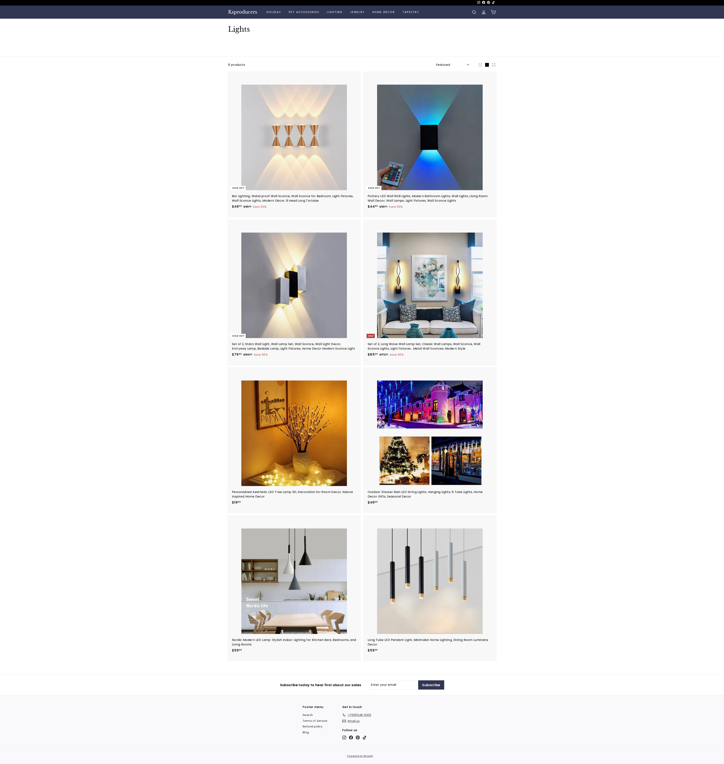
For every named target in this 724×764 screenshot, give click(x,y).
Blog (306, 732)
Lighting (335, 12)
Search (308, 715)
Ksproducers (242, 12)
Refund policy (312, 726)
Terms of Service (315, 721)
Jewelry (357, 12)
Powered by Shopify (360, 756)
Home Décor (383, 12)
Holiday (274, 12)
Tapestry (411, 12)
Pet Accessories (304, 12)
